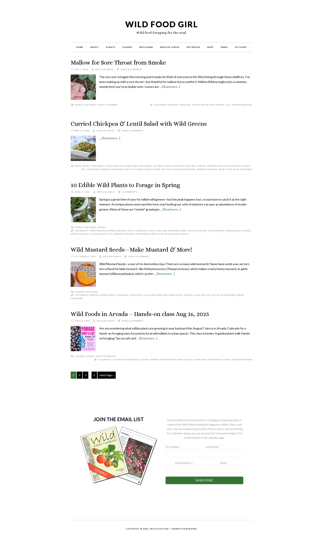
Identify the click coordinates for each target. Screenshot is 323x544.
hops (152, 230)
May (135, 166)
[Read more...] (171, 86)
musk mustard (177, 230)
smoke (220, 104)
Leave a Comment (131, 69)
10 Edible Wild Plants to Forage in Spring (125, 185)
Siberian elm (233, 230)
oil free (158, 166)
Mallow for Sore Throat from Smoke (118, 62)
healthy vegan (122, 166)
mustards (145, 166)
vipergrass (143, 234)
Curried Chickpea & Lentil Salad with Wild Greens (139, 123)
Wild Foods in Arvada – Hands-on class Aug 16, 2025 (140, 313)
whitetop (157, 234)
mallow (162, 230)
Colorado (160, 104)
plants (101, 104)
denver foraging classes (176, 359)
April (78, 166)
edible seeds (107, 295)
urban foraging (241, 104)
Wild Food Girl (161, 24)
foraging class (140, 295)
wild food (225, 169)
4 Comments (129, 192)
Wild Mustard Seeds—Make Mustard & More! (131, 249)
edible (79, 104)
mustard (156, 295)
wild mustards (242, 169)
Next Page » (107, 375)
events (90, 356)
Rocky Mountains (203, 104)
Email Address (183, 462)
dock (131, 230)
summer (112, 104)
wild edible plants (177, 234)
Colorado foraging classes (130, 359)
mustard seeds (173, 295)
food (108, 166)
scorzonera (216, 230)
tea (228, 104)
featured (90, 104)
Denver (173, 104)
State (223, 462)
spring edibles (80, 234)
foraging (185, 104)
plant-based (152, 169)
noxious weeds (197, 230)
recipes (179, 166)
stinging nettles (101, 234)
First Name (172, 446)
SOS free (190, 166)
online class (192, 295)
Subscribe (204, 480)
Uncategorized (106, 356)
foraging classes (219, 359)
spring (201, 166)
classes (80, 292)
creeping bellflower (102, 230)
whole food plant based (234, 166)
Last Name (212, 446)
